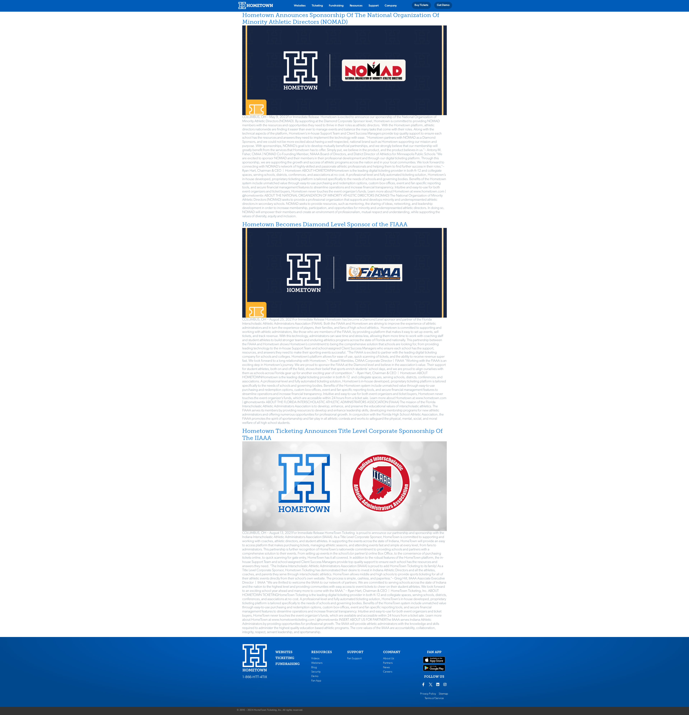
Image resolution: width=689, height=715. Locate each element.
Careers (387, 671)
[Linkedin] (437, 684)
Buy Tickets (421, 5)
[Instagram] (445, 684)
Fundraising (336, 5)
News (386, 667)
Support (374, 5)
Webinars (316, 663)
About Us (388, 658)
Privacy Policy (428, 693)
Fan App (316, 680)
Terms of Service (434, 698)
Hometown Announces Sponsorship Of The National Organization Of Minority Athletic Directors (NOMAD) (340, 18)
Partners (388, 663)
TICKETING (284, 658)
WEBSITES (283, 652)
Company (391, 5)
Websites (299, 5)
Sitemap (443, 693)
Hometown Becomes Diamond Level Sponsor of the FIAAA (324, 224)
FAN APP (434, 652)
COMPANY (391, 652)
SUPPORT (355, 652)
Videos (315, 658)
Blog (314, 667)
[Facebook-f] (423, 684)
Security (316, 671)
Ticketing (317, 5)
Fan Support (354, 658)
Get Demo (443, 5)
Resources (356, 5)
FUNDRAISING (287, 664)
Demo (314, 676)
